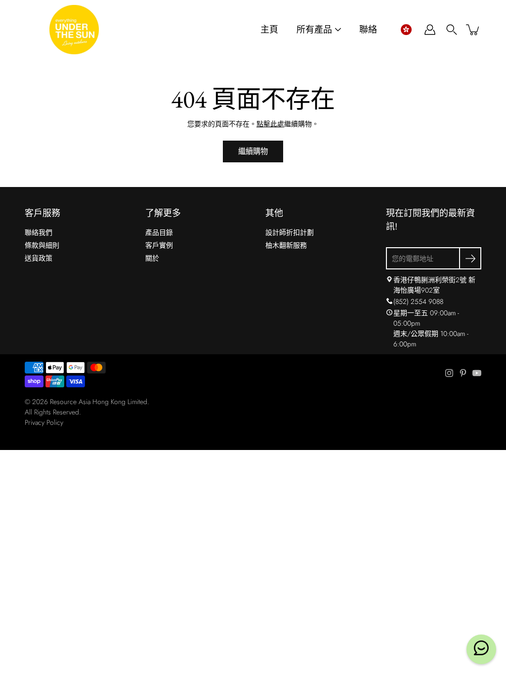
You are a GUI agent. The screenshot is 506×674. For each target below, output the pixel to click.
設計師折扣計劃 (289, 232)
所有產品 (314, 30)
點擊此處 (270, 124)
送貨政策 (38, 258)
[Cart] (473, 29)
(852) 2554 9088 (418, 301)
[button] (406, 29)
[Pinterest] (463, 373)
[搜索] (452, 29)
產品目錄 (159, 232)
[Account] (430, 29)
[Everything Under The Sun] (74, 29)
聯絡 (368, 30)
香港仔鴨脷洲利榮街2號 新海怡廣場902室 (434, 285)
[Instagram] (449, 373)
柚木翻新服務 (286, 245)
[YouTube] (476, 373)
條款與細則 (42, 245)
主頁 (269, 30)
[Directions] (389, 280)
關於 (152, 258)
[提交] (470, 258)
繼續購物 (253, 151)
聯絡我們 (38, 232)
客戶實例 (159, 245)
